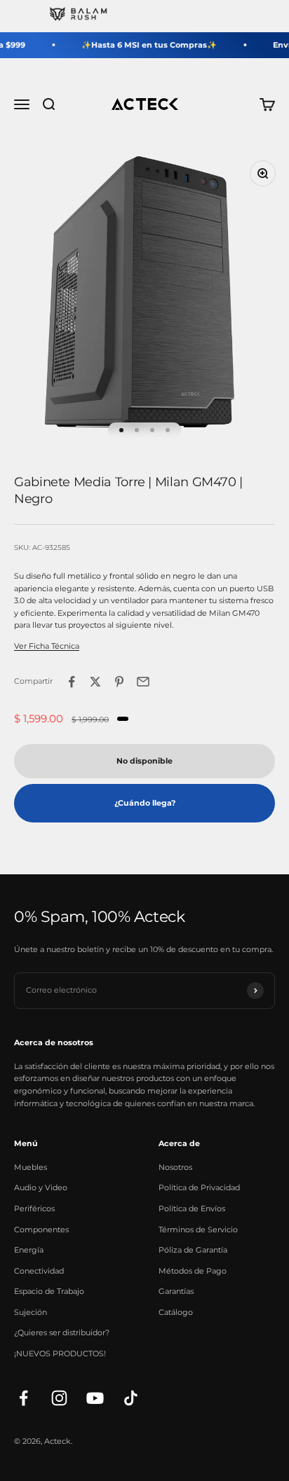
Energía (28, 1250)
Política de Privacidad (199, 1187)
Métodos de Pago (193, 1271)
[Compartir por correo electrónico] (143, 682)
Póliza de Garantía (193, 1250)
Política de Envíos (192, 1208)
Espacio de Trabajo (49, 1291)
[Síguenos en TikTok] (130, 1398)
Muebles (30, 1167)
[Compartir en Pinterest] (119, 682)
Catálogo (176, 1312)
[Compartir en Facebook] (71, 682)
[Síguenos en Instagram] (59, 1398)
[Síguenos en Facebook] (23, 1398)
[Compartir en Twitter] (95, 682)
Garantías (176, 1291)
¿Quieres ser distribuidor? (61, 1332)
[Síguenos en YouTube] (95, 1398)
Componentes (41, 1229)
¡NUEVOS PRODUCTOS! (60, 1353)
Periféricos (34, 1208)
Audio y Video (40, 1187)
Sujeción (30, 1312)
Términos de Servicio (198, 1229)
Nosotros (175, 1167)
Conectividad (39, 1271)
